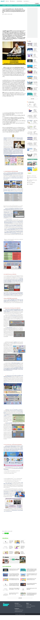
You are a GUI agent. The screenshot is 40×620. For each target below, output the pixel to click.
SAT (32, 184)
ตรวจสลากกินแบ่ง (19, 1)
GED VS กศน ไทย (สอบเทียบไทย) (32, 178)
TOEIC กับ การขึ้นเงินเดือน (32, 175)
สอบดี (2, 1)
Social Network (26, 1)
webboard (13, 1)
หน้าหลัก (4, 5)
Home (8, 1)
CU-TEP (29, 184)
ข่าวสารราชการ (9, 5)
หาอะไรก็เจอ (37, 3)
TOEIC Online (30, 182)
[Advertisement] (14, 22)
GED (34, 182)
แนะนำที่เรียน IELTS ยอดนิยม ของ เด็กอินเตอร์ (32, 181)
